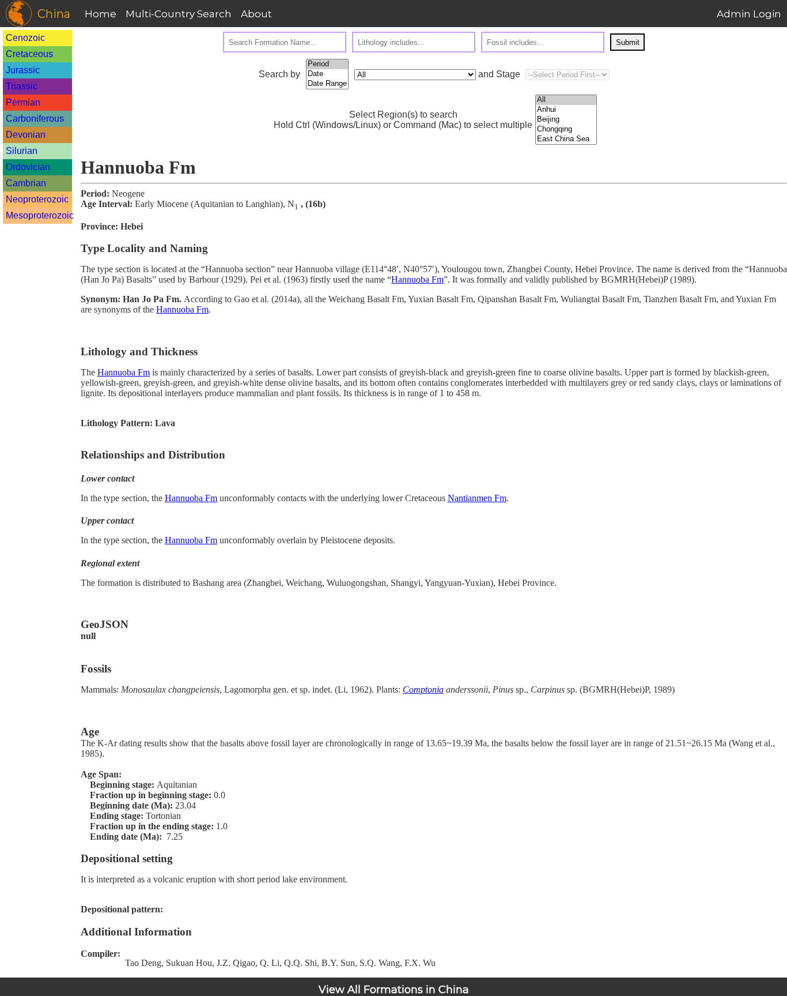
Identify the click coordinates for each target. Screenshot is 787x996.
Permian (23, 102)
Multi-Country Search (179, 14)
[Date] (327, 74)
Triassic (21, 86)
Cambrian (26, 183)
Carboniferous (35, 118)
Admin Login (749, 14)
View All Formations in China (394, 989)
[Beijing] (566, 120)
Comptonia (423, 689)
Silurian (21, 151)
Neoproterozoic (37, 199)
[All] (566, 100)
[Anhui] (566, 110)
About (256, 14)
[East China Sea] (566, 139)
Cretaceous (29, 54)
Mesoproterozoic (40, 215)
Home (100, 14)
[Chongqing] (566, 129)
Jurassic (23, 70)
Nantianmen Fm (477, 498)
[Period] (327, 64)
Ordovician (28, 167)
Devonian (26, 135)
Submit (628, 42)
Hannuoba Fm (417, 279)
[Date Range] (327, 84)
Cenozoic (25, 38)
